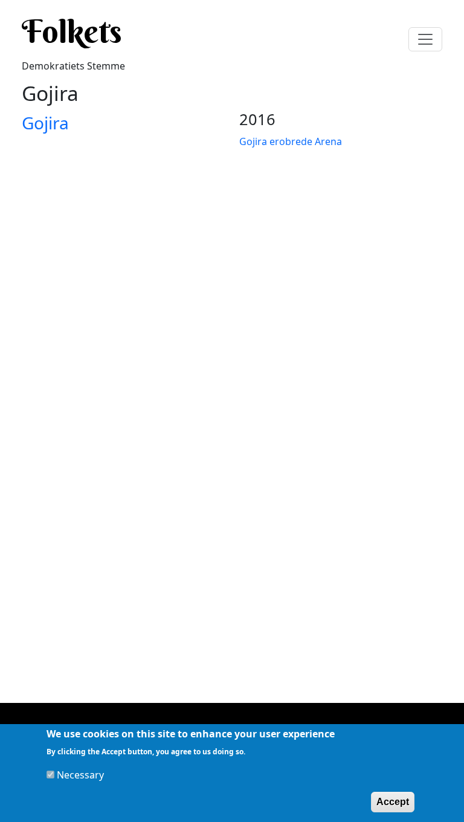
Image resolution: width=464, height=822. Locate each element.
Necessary (80, 775)
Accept (392, 802)
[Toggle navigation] (425, 39)
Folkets (72, 31)
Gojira (45, 122)
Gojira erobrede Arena (290, 141)
